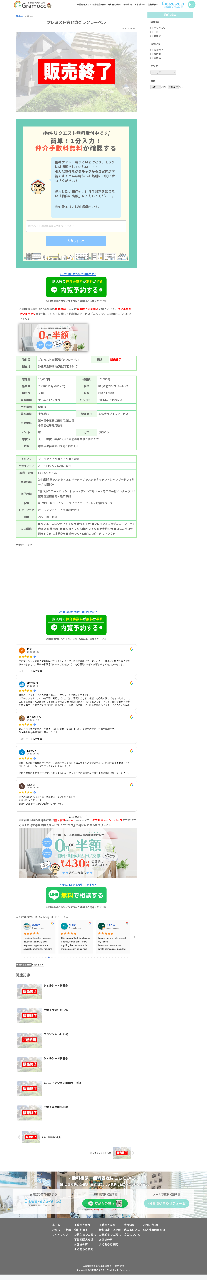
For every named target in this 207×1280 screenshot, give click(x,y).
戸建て (157, 36)
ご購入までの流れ (85, 1235)
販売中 (157, 58)
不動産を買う (82, 1225)
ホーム (56, 1225)
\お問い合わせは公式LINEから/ (77, 612)
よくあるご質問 (83, 1249)
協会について (132, 1235)
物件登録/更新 (25, 964)
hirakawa (73, 924)
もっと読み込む (76, 817)
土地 (156, 32)
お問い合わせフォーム (169, 1203)
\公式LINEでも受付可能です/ (78, 274)
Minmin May (113, 924)
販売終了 (158, 50)
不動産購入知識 (83, 1240)
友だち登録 (103, 1203)
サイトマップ (60, 1235)
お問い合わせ (151, 1225)
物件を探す (38, 964)
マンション (159, 28)
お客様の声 (81, 1244)
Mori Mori (37, 924)
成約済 (157, 54)
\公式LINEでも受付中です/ (76, 885)
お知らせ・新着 (61, 1230)
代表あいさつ (132, 1230)
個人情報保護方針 (154, 1230)
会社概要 (129, 1225)
